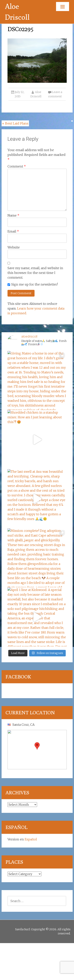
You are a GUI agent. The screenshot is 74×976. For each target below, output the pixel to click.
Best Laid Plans (15, 123)
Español (31, 839)
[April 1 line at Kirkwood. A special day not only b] (37, 617)
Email (13, 231)
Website (13, 247)
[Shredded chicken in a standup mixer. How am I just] (37, 439)
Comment (16, 166)
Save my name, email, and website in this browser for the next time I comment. (35, 272)
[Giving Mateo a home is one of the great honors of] (37, 380)
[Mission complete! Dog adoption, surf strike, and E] (37, 557)
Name (13, 215)
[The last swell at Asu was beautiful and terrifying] (37, 498)
